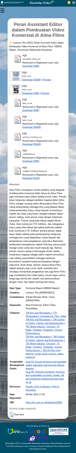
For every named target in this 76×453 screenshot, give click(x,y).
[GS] (38, 431)
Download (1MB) (30, 66)
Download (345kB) (31, 127)
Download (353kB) (31, 79)
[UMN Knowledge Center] (38, 2)
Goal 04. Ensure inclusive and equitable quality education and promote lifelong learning (46, 365)
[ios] (18, 431)
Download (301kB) (31, 144)
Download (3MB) (30, 110)
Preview (47, 79)
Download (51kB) (31, 178)
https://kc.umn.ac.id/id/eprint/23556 (44, 402)
